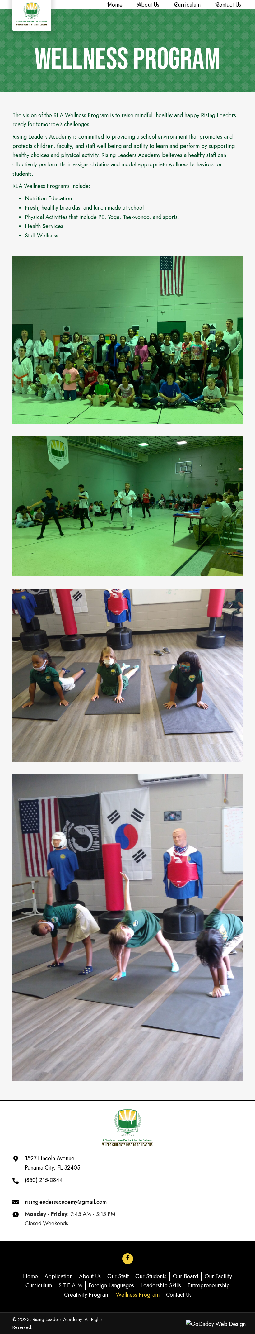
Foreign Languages (111, 1285)
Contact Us (179, 1295)
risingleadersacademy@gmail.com (66, 1202)
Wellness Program (138, 1295)
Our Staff (118, 1276)
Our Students (150, 1276)
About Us (90, 1276)
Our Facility (218, 1276)
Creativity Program (86, 1295)
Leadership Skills (161, 1285)
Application (58, 1276)
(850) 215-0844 (44, 1180)
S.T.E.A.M (70, 1285)
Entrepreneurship (209, 1285)
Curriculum (39, 1285)
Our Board (185, 1276)
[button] (109, 4)
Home (30, 1276)
